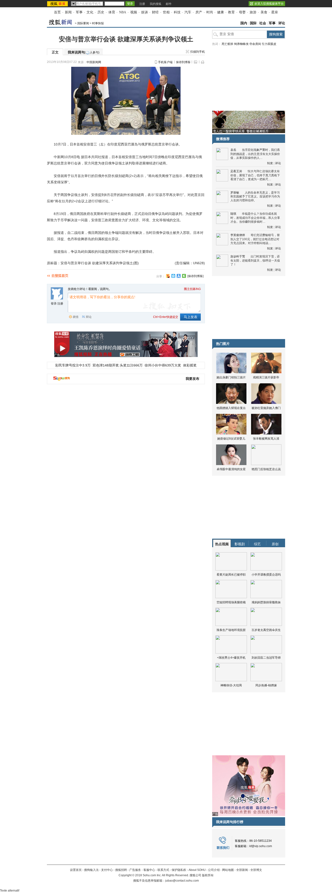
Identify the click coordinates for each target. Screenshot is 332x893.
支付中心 (107, 870)
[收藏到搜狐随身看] (184, 276)
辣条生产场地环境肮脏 (231, 630)
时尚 (209, 12)
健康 (220, 12)
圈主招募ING (192, 289)
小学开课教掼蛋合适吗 (266, 574)
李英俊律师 (237, 235)
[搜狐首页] (58, 3)
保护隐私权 (179, 870)
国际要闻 (83, 23)
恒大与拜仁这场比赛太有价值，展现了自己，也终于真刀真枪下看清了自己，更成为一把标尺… (255, 175)
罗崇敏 (234, 192)
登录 (54, 303)
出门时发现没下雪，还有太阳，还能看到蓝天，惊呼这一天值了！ (255, 260)
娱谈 (144, 12)
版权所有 (208, 875)
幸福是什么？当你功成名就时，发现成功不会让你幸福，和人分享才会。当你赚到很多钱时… (255, 217)
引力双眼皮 (269, 44)
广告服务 (135, 870)
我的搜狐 (155, 4)
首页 (57, 12)
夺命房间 (255, 44)
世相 (166, 12)
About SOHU (197, 870)
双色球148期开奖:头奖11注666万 (118, 365)
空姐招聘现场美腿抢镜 (231, 602)
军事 (79, 12)
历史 (100, 12)
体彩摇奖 (190, 365)
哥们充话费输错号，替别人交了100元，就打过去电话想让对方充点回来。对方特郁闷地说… (255, 239)
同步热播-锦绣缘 (266, 685)
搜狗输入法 (91, 870)
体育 (111, 12)
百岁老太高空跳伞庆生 (266, 630)
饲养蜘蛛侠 (241, 44)
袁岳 (233, 150)
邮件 (169, 4)
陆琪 (233, 213)
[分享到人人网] (179, 276)
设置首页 (76, 870)
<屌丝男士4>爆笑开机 (231, 657)
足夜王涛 (236, 171)
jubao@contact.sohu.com (182, 880)
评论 (281, 23)
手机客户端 (165, 62)
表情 (76, 317)
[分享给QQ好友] (173, 276)
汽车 (187, 12)
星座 (274, 12)
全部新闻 (242, 870)
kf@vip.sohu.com (260, 846)
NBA (122, 12)
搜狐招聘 (121, 870)
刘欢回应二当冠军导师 (266, 657)
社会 (262, 23)
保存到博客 (183, 62)
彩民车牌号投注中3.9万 (73, 365)
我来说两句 (83, 52)
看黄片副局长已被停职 (231, 574)
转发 (270, 163)
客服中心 (149, 870)
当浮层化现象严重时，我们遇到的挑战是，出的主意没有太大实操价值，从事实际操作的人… (255, 154)
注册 (142, 4)
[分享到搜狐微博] (168, 276)
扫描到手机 (197, 51)
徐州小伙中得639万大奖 (163, 365)
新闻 (68, 12)
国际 (253, 23)
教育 (231, 12)
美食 (264, 12)
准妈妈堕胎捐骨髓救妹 (266, 602)
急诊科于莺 (237, 256)
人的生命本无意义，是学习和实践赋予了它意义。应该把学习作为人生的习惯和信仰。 (255, 196)
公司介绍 (214, 870)
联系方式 (163, 870)
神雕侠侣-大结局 (231, 685)
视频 (133, 12)
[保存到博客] (195, 276)
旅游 (253, 12)
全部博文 (256, 870)
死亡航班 (227, 44)
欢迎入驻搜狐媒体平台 (269, 3)
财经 (155, 12)
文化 (90, 12)
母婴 (242, 12)
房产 (198, 12)
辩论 (89, 317)
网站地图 (228, 870)
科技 (177, 12)
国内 (243, 23)
